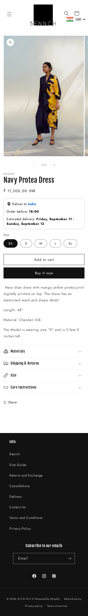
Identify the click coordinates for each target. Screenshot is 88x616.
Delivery (15, 496)
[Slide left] (34, 165)
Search (14, 454)
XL (70, 243)
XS (10, 243)
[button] (9, 14)
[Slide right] (54, 165)
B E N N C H (26, 598)
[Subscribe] (69, 558)
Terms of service (57, 606)
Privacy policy (33, 606)
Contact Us (17, 507)
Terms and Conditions (26, 517)
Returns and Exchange (26, 475)
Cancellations (19, 486)
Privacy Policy (20, 528)
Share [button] (12, 402)
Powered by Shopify (47, 598)
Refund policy (72, 599)
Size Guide (17, 464)
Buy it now (44, 273)
